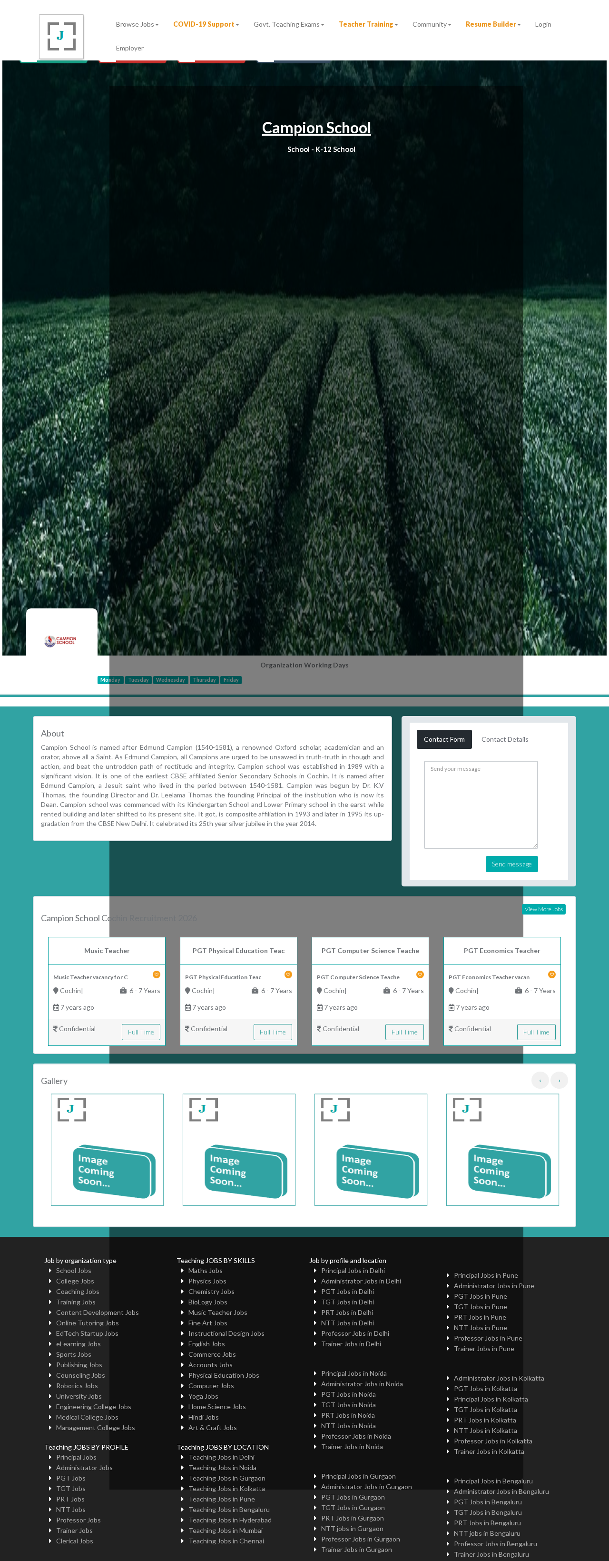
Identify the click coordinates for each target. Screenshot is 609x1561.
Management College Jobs (95, 1427)
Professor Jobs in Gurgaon (360, 1539)
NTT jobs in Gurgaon (352, 1528)
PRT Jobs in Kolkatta (485, 1420)
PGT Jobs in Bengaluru (488, 1502)
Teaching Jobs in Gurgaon (226, 1478)
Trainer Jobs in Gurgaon (356, 1549)
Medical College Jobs (87, 1417)
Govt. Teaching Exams (287, 24)
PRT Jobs (70, 1499)
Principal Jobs (76, 1457)
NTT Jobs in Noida (348, 1426)
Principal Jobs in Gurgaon (358, 1476)
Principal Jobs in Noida (354, 1373)
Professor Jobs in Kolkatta (493, 1441)
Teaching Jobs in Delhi (221, 1457)
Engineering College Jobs (93, 1406)
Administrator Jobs (84, 1467)
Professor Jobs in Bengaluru (495, 1544)
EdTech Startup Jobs (87, 1333)
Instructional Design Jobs (226, 1333)
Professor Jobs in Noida (356, 1436)
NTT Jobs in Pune (480, 1327)
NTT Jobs (71, 1509)
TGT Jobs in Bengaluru (488, 1512)
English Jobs (206, 1344)
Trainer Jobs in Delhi (351, 1344)
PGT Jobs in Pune (480, 1296)
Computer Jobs (211, 1386)
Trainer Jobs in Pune (484, 1348)
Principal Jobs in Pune (486, 1275)
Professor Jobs (78, 1520)
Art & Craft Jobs (212, 1427)
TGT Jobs (71, 1488)
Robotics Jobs (77, 1386)
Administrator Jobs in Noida (362, 1384)
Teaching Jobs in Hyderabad (230, 1520)
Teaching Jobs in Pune (221, 1499)
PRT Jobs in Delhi (347, 1312)
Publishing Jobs (79, 1365)
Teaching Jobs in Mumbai (225, 1530)
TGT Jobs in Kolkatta (485, 1409)
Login (543, 24)
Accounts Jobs (210, 1365)
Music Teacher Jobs (217, 1312)
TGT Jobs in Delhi (347, 1302)
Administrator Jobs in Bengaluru (501, 1491)
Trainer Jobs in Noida (352, 1446)
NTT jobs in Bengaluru (487, 1533)
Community (430, 24)
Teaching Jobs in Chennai (226, 1541)
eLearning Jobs (78, 1344)
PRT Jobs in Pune (480, 1317)
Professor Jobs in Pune (488, 1338)
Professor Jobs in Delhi (355, 1333)
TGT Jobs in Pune (480, 1306)
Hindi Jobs (203, 1417)
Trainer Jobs (74, 1530)
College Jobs (75, 1281)
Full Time (141, 1032)
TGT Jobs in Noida (348, 1405)
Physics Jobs (207, 1281)
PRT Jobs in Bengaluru (487, 1523)
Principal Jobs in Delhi (353, 1270)
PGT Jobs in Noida (348, 1394)
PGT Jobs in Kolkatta (485, 1388)
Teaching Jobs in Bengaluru (229, 1509)
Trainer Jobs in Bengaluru (491, 1554)
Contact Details (505, 739)
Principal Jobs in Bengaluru (493, 1481)
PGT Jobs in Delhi (347, 1291)
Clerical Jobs (74, 1541)
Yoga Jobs (203, 1396)
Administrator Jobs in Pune (494, 1286)
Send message (512, 864)
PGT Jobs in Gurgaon (353, 1497)
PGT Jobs (71, 1478)
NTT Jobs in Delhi (347, 1323)
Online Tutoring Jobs (87, 1323)
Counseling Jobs (80, 1375)
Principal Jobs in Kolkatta (491, 1399)
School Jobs (73, 1270)
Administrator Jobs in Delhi (361, 1281)
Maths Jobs (205, 1270)
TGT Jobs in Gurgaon (353, 1507)
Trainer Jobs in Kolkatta (489, 1451)
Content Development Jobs (97, 1312)
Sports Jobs (73, 1354)
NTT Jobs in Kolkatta (485, 1430)
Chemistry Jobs (211, 1291)
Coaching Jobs (77, 1291)
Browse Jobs (135, 24)
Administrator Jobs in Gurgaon (366, 1486)
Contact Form (444, 739)
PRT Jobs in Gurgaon (352, 1518)
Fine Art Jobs (207, 1323)
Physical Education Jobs (223, 1375)
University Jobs (79, 1396)
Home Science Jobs (217, 1406)
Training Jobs (76, 1302)
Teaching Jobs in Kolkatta (226, 1488)
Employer (130, 48)
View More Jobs (544, 909)
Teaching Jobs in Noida (222, 1467)
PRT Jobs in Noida (348, 1415)
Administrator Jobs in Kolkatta (499, 1378)
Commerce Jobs (212, 1354)
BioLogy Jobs (207, 1302)
